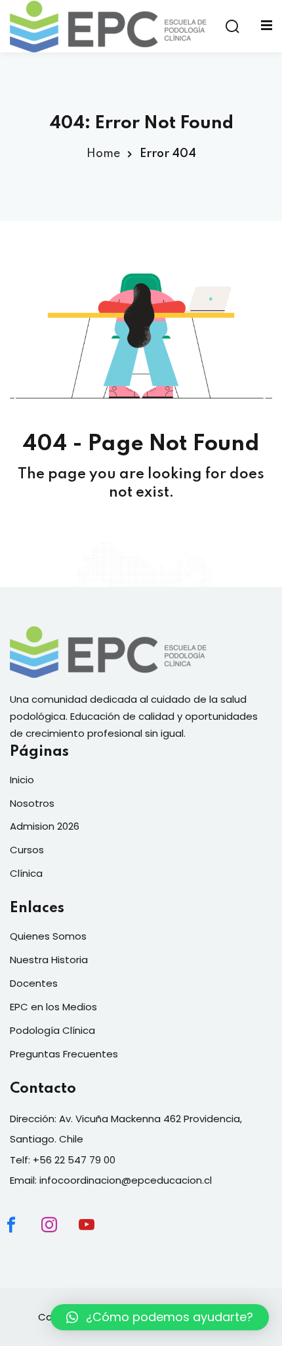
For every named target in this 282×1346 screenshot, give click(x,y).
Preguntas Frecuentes (64, 1054)
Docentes (34, 983)
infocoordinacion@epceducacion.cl (125, 1180)
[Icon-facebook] (22, 1236)
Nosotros (32, 803)
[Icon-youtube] (98, 1236)
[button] (159, 1317)
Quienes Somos (48, 936)
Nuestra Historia (49, 959)
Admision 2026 (44, 826)
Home (103, 154)
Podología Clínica (52, 1030)
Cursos (27, 850)
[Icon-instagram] (60, 1236)
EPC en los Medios (53, 1007)
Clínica (26, 873)
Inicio (22, 780)
